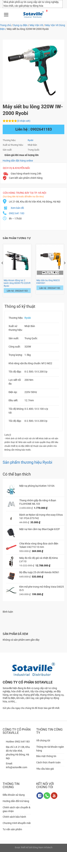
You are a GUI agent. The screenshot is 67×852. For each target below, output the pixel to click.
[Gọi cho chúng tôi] (47, 795)
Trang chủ (5, 25)
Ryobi (30, 140)
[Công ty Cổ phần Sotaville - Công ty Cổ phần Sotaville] (33, 14)
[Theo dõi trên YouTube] (54, 795)
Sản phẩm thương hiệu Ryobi (27, 462)
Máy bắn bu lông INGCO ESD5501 (48, 281)
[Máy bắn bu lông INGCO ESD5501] (49, 261)
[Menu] (6, 14)
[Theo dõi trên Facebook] (39, 795)
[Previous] (2, 270)
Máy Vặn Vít (36, 25)
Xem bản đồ (17, 207)
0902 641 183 (16, 213)
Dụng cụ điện (20, 25)
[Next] (64, 270)
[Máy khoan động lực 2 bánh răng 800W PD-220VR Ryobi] (17, 261)
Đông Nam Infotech (42, 847)
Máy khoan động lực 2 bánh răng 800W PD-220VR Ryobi (17, 283)
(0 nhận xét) (23, 120)
